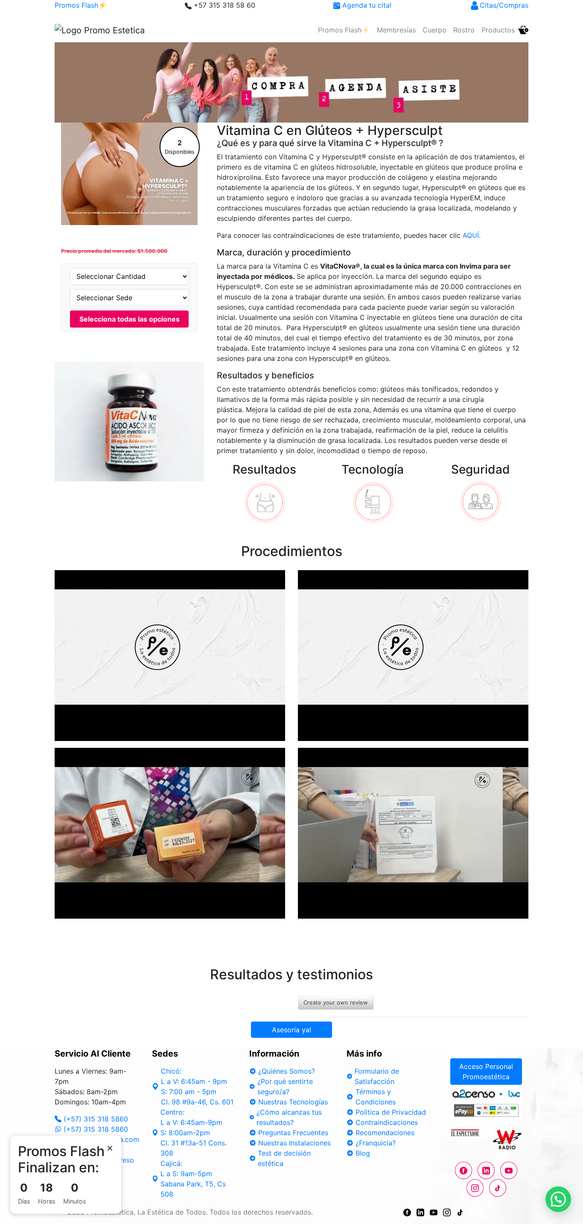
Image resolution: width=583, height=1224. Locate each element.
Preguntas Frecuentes (293, 1132)
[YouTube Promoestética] (433, 1212)
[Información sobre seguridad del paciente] (480, 501)
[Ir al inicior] (100, 30)
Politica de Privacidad (391, 1112)
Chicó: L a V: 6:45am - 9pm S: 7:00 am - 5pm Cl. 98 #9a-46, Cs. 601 (197, 1086)
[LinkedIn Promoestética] (420, 1212)
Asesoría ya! (291, 1029)
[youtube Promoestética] (508, 1170)
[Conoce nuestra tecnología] (372, 501)
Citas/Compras (504, 5)
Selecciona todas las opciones (129, 319)
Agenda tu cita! (365, 5)
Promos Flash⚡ (81, 5)
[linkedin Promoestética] (486, 1170)
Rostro (464, 30)
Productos (498, 30)
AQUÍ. (472, 235)
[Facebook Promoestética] (463, 1170)
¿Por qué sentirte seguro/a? (285, 1086)
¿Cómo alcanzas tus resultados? (289, 1117)
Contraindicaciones (387, 1122)
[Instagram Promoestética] (475, 1188)
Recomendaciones (385, 1132)
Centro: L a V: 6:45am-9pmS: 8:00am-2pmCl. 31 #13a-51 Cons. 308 (193, 1132)
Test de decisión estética (284, 1158)
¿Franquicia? (376, 1143)
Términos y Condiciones (376, 1096)
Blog (363, 1153)
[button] (558, 1199)
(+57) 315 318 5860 (96, 1119)
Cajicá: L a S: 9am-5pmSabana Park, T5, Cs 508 (193, 1178)
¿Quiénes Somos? (286, 1071)
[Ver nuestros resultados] (264, 501)
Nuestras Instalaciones (294, 1143)
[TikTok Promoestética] (460, 1212)
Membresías (396, 30)
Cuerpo (434, 30)
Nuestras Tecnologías (293, 1102)
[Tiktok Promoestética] (497, 1188)
